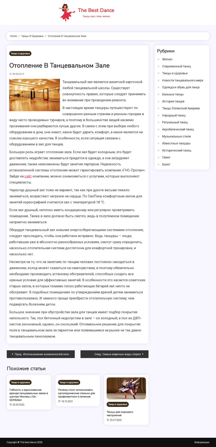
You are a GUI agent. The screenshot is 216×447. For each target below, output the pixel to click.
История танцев (173, 101)
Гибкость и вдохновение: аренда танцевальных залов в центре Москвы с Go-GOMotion (28, 395)
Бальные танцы (173, 94)
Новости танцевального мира (182, 80)
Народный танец (173, 115)
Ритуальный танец (175, 122)
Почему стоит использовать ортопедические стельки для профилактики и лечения (76, 393)
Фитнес (167, 59)
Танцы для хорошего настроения (120, 413)
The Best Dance (96, 10)
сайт (28, 176)
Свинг (166, 157)
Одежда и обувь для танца (180, 87)
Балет (166, 164)
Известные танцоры (176, 143)
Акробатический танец (178, 129)
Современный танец (176, 66)
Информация (202, 442)
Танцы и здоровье (20, 53)
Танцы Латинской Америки (181, 108)
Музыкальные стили (176, 136)
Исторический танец (176, 150)
